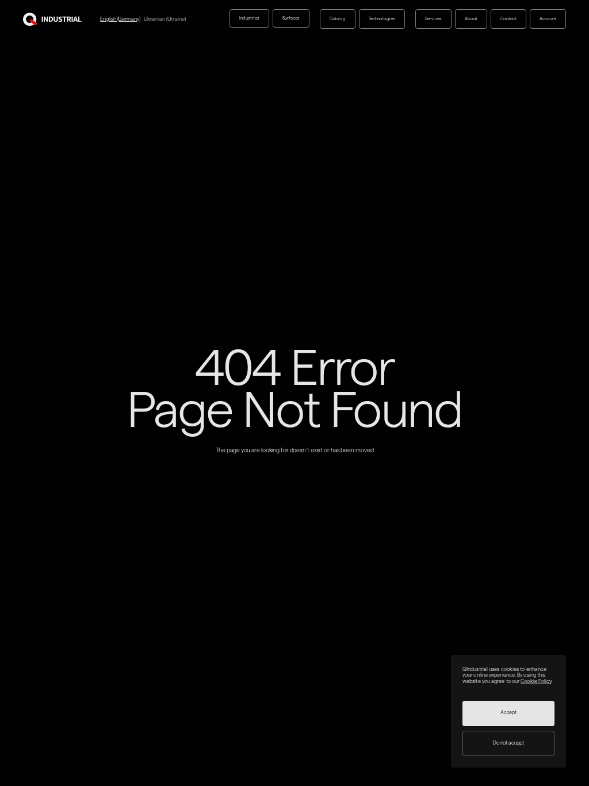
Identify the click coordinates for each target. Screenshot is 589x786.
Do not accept (508, 743)
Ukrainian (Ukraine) (165, 19)
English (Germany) (120, 19)
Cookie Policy (536, 681)
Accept (508, 712)
